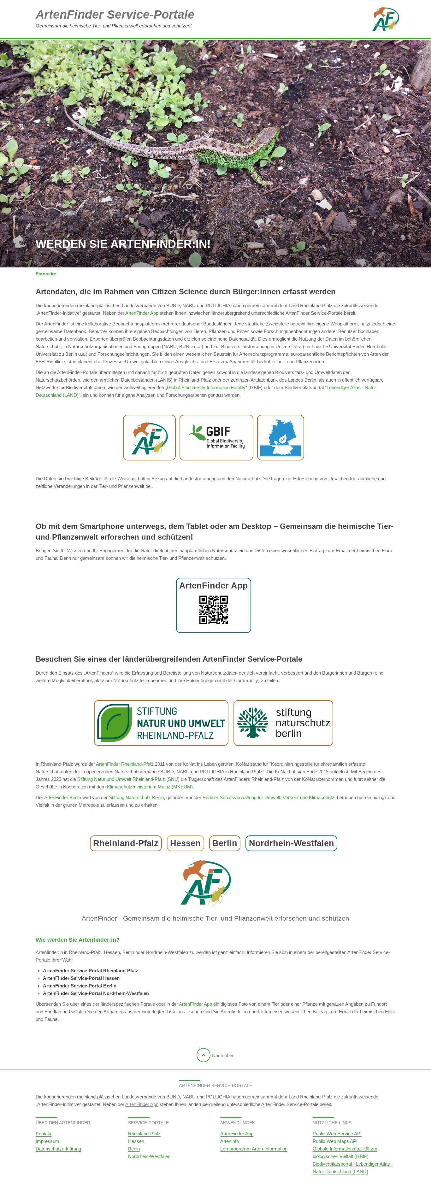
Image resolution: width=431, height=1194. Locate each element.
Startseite (46, 273)
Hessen (136, 1141)
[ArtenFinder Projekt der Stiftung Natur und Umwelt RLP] (161, 723)
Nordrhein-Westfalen (149, 1156)
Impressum (47, 1141)
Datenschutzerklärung (58, 1148)
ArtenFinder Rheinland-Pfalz (125, 764)
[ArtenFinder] (149, 438)
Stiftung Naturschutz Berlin (136, 797)
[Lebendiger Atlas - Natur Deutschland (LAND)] (280, 438)
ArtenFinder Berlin (62, 797)
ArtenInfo (229, 1141)
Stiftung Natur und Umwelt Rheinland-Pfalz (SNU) (128, 779)
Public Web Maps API (335, 1141)
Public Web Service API (337, 1133)
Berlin (134, 1148)
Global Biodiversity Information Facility (206, 387)
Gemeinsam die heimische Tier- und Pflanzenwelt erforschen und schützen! (115, 18)
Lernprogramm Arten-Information (253, 1148)
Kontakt (43, 1133)
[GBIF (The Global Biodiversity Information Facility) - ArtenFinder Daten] (216, 438)
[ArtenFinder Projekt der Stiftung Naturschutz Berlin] (283, 723)
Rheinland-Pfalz (144, 1133)
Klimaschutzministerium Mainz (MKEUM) (150, 786)
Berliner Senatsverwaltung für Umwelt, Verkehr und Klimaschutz (268, 797)
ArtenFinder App (141, 313)
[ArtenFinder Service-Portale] (364, 19)
